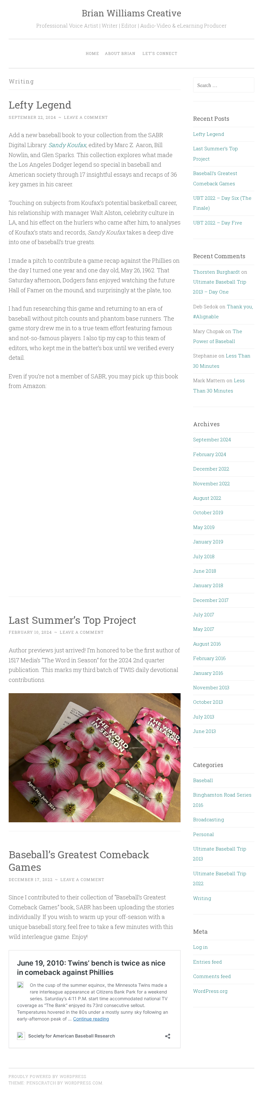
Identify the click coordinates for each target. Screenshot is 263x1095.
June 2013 (204, 731)
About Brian (120, 53)
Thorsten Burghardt (216, 272)
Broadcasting (208, 819)
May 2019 (204, 527)
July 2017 (203, 614)
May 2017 (203, 629)
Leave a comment (86, 117)
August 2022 (207, 498)
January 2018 (208, 585)
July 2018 (204, 556)
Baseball (203, 780)
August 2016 (207, 643)
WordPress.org (210, 991)
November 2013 (211, 687)
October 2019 (208, 512)
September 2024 (212, 439)
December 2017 (211, 600)
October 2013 (208, 702)
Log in (200, 947)
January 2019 (208, 541)
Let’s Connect (159, 53)
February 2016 (209, 658)
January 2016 (208, 673)
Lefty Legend (40, 104)
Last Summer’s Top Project (72, 620)
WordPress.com (83, 1082)
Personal (203, 834)
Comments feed (212, 976)
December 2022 (211, 468)
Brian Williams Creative (131, 13)
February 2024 (209, 454)
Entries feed (207, 961)
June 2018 (204, 571)
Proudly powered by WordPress (47, 1076)
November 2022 (211, 483)
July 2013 (203, 716)
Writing (202, 898)
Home (92, 53)
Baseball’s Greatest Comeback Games (79, 860)
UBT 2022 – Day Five (217, 222)
